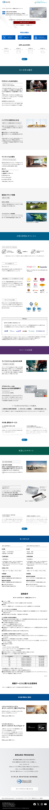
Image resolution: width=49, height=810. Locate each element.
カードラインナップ (19, 798)
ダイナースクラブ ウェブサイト (11, 472)
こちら (31, 338)
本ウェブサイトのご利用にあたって (8, 804)
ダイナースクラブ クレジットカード (8, 798)
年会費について (29, 25)
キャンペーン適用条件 (20, 25)
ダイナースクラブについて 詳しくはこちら (24, 789)
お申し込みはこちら (24, 22)
